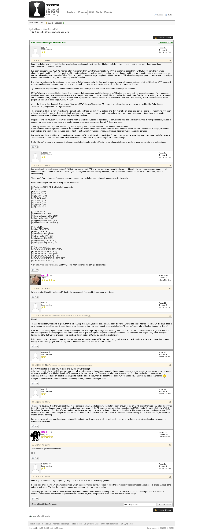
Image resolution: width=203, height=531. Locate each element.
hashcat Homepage (61, 524)
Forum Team (35, 524)
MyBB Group (58, 528)
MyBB (41, 528)
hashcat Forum (35, 29)
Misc (45, 29)
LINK (33, 453)
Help (170, 15)
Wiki (91, 12)
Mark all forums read (109, 524)
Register (58, 23)
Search (160, 15)
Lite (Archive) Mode (91, 524)
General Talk (53, 29)
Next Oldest (37, 504)
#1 (170, 60)
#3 (170, 288)
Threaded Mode (165, 42)
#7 (170, 445)
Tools (99, 12)
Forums (82, 12)
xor (43, 47)
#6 (170, 402)
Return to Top (76, 524)
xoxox (44, 352)
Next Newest (50, 504)
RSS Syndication (126, 524)
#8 (170, 477)
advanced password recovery (52, 9)
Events (108, 12)
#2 (170, 165)
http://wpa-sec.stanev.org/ (47, 265)
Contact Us (46, 524)
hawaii (44, 152)
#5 (170, 365)
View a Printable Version (41, 516)
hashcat (71, 12)
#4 (170, 316)
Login (50, 23)
